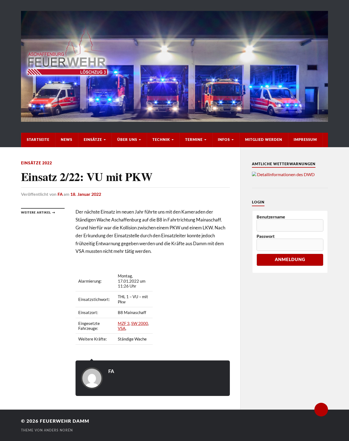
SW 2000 (139, 323)
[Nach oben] (321, 409)
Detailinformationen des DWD (286, 174)
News (66, 139)
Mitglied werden (263, 139)
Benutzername (271, 217)
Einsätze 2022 (36, 163)
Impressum (305, 139)
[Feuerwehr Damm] (174, 66)
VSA (121, 328)
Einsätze (93, 139)
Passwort (266, 236)
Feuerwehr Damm (64, 421)
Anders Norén (58, 430)
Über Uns (127, 139)
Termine (194, 139)
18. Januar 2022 (85, 194)
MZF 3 (124, 323)
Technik (161, 139)
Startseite (38, 139)
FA (60, 194)
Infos (224, 139)
